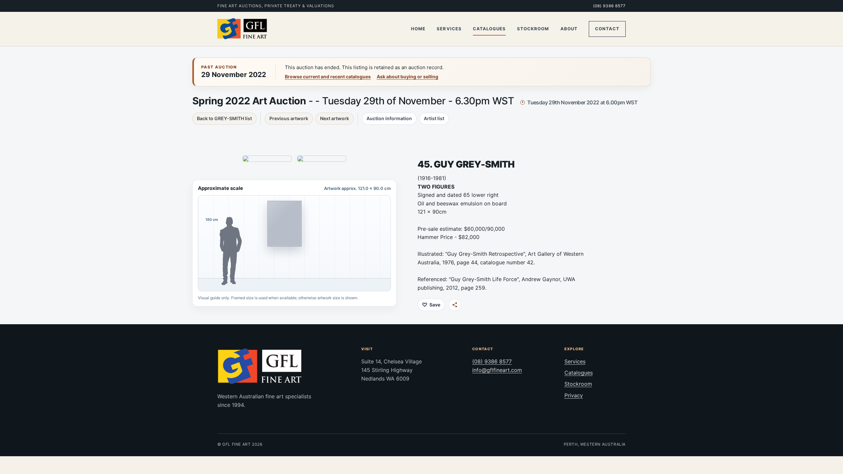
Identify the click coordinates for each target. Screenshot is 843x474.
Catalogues (489, 28)
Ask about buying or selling (407, 76)
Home (418, 28)
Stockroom (533, 28)
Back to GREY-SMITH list (224, 118)
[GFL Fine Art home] (242, 29)
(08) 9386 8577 (609, 5)
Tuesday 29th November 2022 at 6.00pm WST (582, 102)
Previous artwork (288, 118)
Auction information (389, 118)
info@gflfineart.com (497, 370)
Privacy (573, 395)
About (569, 28)
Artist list (434, 118)
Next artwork (334, 118)
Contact (607, 28)
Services (449, 28)
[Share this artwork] (455, 305)
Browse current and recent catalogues (328, 76)
